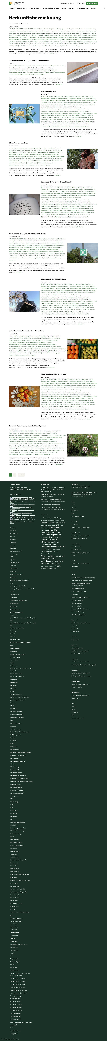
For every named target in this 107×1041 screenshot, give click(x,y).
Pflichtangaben (79, 39)
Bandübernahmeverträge (17, 628)
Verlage (12, 965)
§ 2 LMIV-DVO (17, 29)
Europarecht (75, 525)
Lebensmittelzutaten (49, 546)
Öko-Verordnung (56, 39)
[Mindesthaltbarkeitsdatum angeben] (24, 396)
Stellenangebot (14, 924)
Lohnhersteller (46, 549)
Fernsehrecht (14, 685)
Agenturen (13, 560)
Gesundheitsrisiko (52, 520)
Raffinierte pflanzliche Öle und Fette (53, 158)
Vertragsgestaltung (15, 996)
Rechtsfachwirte (14, 895)
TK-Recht (13, 938)
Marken (54, 549)
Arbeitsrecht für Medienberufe (18, 600)
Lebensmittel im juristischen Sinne (53, 279)
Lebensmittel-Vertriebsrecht (51, 532)
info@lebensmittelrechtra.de (66, 3)
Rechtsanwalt (14, 883)
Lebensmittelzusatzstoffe (36, 37)
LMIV (64, 546)
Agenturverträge (15, 562)
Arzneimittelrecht (83, 29)
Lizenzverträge (14, 802)
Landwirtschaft (14, 770)
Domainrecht (14, 660)
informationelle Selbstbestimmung (19, 732)
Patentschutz (14, 866)
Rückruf (12, 909)
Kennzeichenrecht (80, 33)
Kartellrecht (13, 746)
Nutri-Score (49, 39)
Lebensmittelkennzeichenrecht (51, 537)
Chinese (12, 520)
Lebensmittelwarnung (78, 612)
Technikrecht (14, 930)
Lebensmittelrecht (13, 37)
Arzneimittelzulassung (16, 612)
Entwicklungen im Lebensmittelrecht (51, 504)
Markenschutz (14, 813)
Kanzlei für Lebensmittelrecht (18, 8)
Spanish (12, 503)
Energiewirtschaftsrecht (17, 677)
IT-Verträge (13, 741)
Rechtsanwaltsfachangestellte (18, 892)
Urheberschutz (14, 950)
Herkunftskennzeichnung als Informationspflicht (26, 331)
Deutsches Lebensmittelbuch (35, 31)
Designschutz (14, 651)
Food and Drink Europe (78, 588)
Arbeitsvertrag (14, 603)
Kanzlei (12, 743)
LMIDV (47, 37)
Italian (11, 506)
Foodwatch (75, 594)
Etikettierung (57, 518)
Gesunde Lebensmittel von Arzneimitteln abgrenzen (27, 426)
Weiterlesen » (53, 54)
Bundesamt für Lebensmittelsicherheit (82, 580)
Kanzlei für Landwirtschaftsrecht (80, 527)
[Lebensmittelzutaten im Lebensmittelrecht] (24, 204)
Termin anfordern (92, 3)
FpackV (12, 691)
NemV (23, 39)
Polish (11, 512)
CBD (53, 518)
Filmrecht (13, 688)
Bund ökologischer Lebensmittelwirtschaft (83, 578)
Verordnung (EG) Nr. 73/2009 (76, 41)
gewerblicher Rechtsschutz (17, 700)
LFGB (44, 37)
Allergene (45, 29)
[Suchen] (104, 8)
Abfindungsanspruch (16, 551)
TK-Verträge (13, 941)
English (34, 498)
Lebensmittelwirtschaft (16, 790)
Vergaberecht (14, 959)
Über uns (74, 508)
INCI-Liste (13, 726)
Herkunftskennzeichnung (17, 717)
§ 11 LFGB (11, 29)
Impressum (75, 511)
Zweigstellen (79, 46)
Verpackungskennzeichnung (52, 561)
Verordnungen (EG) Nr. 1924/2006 (48, 43)
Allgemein (63, 29)
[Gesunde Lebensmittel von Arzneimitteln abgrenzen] (82, 445)
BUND (73, 575)
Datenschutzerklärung (78, 516)
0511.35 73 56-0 (80, 3)
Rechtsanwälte (18, 41)
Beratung (11, 31)
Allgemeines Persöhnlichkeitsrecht (19, 580)
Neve (2, 1039)
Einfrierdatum (60, 31)
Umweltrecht (14, 947)
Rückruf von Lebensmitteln (18, 143)
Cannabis (16, 31)
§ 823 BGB (13, 548)
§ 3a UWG (28, 29)
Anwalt (68, 29)
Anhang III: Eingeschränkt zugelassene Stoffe (22, 589)
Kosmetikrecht (14, 758)
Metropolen (62, 37)
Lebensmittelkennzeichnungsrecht (66, 35)
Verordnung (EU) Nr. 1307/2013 (31, 43)
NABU (73, 555)
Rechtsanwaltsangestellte (17, 889)
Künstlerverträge (15, 767)
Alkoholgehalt (39, 29)
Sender (12, 915)
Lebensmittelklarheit (77, 600)
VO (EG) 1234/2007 (61, 43)
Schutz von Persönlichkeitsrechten (19, 912)
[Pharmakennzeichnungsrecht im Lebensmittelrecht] (82, 253)
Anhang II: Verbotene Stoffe (17, 586)
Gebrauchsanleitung (21, 33)
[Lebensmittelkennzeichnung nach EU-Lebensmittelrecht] (82, 72)
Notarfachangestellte (16, 842)
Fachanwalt (94, 31)
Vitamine (50, 566)
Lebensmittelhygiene (48, 91)
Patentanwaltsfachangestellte (18, 860)
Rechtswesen (14, 901)
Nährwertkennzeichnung (15, 39)
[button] (40, 8)
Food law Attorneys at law (79, 591)
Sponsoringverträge (15, 921)
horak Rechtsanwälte (77, 648)
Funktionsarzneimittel (45, 520)
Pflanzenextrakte (55, 553)
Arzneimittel (13, 606)
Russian (12, 523)
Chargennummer (15, 639)
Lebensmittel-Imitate (37, 35)
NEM (56, 551)
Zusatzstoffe (58, 46)
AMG (11, 583)
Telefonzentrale (45, 41)
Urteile (51, 41)
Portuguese (12, 509)
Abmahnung (13, 554)
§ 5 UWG (33, 29)
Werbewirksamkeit (44, 568)
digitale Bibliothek (47, 31)
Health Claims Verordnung (57, 522)
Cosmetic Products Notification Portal (20, 642)
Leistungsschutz (14, 796)
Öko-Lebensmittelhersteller (79, 615)
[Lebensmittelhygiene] (24, 113)
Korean (11, 518)
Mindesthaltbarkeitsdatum (74, 37)
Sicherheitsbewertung (16, 918)
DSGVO (54, 31)
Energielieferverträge (16, 674)
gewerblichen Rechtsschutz (60, 520)
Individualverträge (15, 729)
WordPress (16, 1039)
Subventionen (14, 927)
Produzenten (13, 877)
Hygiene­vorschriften (16, 723)
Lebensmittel (52, 530)
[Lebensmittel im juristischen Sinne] (24, 301)
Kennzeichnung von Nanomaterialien (18, 68)
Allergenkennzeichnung (54, 29)
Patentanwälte (71, 39)
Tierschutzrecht (14, 935)
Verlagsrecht (13, 967)
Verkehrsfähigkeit (15, 962)
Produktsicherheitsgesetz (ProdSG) (20, 874)
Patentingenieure (15, 863)
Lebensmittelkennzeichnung (51, 8)
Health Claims (50, 33)
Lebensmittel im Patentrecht (19, 24)
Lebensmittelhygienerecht (51, 534)
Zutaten (64, 46)
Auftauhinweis (91, 29)
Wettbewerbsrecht (29, 46)
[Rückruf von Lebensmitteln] (82, 159)
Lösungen (63, 8)
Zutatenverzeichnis (71, 46)
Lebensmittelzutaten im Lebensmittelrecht (56, 182)
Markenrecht (55, 37)
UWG (11, 956)
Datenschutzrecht (23, 31)
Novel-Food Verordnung (39, 39)
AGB (30, 489)
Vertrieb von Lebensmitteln (56, 563)
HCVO (45, 33)
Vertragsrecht (46, 563)
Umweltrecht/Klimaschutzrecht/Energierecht (84, 665)
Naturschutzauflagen (16, 834)
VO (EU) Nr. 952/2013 (63, 124)
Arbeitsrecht (13, 597)
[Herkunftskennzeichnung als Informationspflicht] (82, 349)
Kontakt (74, 505)
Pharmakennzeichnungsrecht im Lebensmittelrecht (27, 234)
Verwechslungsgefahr (44, 566)
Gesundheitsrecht (76, 547)
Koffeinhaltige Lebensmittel (25, 35)
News (73, 502)
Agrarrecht (13, 565)
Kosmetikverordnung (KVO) (17, 761)
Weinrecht (56, 565)
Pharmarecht (46, 556)
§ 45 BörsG (13, 542)
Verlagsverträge (14, 970)
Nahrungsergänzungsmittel (88, 37)
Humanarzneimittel (51, 525)
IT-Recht (12, 738)
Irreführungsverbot (71, 33)
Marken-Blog (75, 626)
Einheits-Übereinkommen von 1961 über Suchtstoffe (77, 31)
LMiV (50, 37)
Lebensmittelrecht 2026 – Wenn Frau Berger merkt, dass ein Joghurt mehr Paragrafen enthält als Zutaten (53, 489)
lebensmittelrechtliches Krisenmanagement (50, 543)
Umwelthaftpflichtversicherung (19, 944)
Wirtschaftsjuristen (15, 1019)
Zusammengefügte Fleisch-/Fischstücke (45, 46)
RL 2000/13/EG (37, 41)
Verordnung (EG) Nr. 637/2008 (61, 41)
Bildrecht (12, 634)
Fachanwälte (12, 33)
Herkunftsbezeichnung (60, 33)
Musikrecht (13, 825)
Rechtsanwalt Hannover (78, 654)
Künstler (12, 764)
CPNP (12, 645)
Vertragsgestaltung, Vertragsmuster (81, 676)
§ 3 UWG (23, 29)
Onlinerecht (64, 39)
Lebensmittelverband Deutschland (81, 609)
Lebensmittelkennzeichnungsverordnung (86, 35)
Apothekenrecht (75, 29)
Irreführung (61, 525)
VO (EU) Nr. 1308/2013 (83, 43)
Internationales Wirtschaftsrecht (80, 695)
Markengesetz (57, 549)
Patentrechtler (76, 640)
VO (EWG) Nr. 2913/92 (19, 46)
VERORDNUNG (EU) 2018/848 (16, 43)
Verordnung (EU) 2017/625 (90, 41)
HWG (11, 720)
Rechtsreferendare (15, 898)
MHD (66, 37)
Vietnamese (12, 516)
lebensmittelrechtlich (24, 37)
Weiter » (21, 475)
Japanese (12, 515)
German (30, 497)
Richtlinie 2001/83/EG (27, 41)
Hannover (13, 703)
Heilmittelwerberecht (16, 711)
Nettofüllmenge (29, 39)
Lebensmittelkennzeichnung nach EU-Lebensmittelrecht (29, 61)
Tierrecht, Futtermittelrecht (79, 539)
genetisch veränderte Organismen (34, 33)
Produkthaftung (14, 871)
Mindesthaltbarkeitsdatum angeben (54, 374)
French (11, 500)
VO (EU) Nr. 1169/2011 (72, 43)
